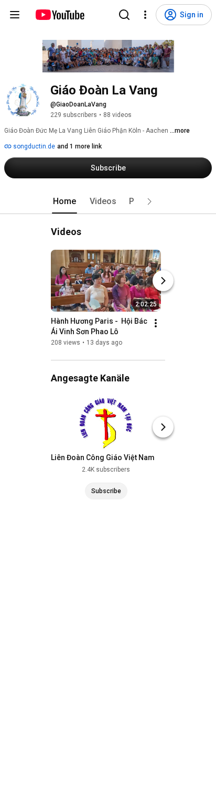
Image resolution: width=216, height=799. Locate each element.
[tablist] (108, 201)
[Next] (163, 280)
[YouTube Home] (59, 14)
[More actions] (155, 323)
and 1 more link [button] (79, 146)
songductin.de (33, 146)
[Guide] (14, 14)
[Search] (124, 14)
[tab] (64, 201)
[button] (149, 201)
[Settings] (145, 14)
